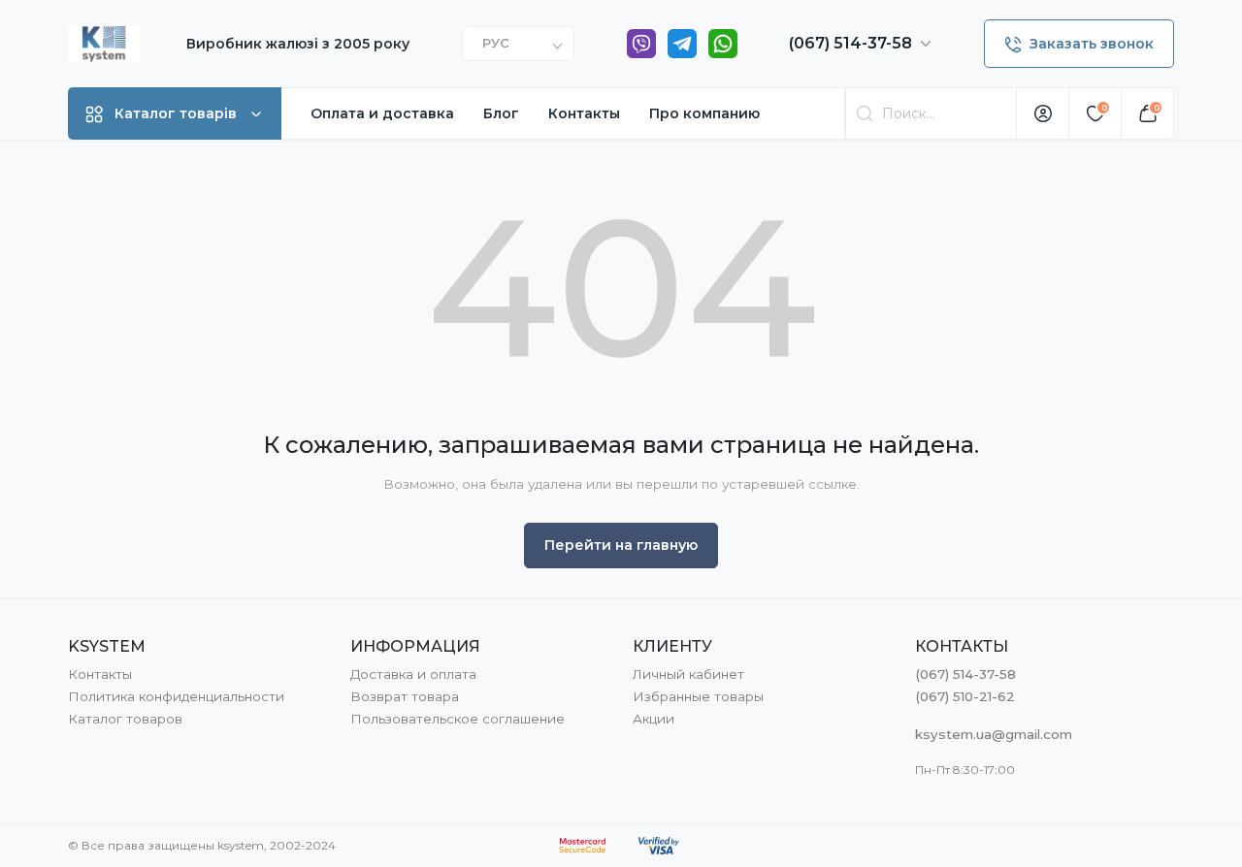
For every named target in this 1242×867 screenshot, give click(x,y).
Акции (653, 718)
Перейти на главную (621, 545)
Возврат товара (404, 696)
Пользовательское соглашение (457, 718)
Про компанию (704, 113)
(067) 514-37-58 (852, 43)
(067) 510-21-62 (965, 696)
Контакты (584, 113)
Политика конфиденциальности (176, 696)
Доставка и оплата (413, 674)
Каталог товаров (125, 718)
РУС (495, 42)
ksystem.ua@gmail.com (993, 734)
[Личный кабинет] (1043, 113)
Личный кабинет (688, 674)
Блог (501, 113)
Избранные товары (698, 696)
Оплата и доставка (382, 113)
